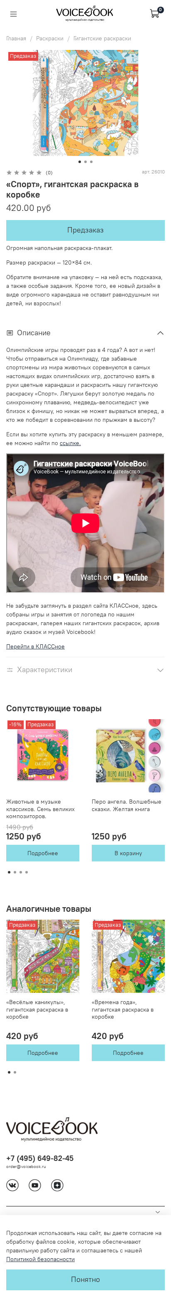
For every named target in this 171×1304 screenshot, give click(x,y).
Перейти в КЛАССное (35, 646)
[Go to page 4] (26, 872)
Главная (16, 38)
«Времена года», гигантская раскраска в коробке (123, 1009)
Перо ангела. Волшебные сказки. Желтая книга (126, 805)
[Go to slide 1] (79, 162)
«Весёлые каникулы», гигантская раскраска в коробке (37, 1009)
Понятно (85, 1279)
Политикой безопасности (40, 1259)
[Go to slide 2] (85, 162)
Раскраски (50, 38)
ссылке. (70, 443)
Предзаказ (85, 230)
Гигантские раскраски (102, 38)
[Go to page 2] (15, 872)
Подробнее (42, 853)
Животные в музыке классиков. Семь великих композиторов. (40, 809)
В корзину (128, 853)
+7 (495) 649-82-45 (39, 1158)
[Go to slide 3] (91, 162)
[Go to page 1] (9, 872)
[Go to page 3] (21, 872)
